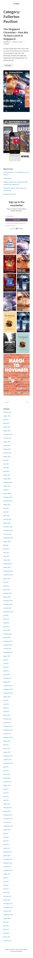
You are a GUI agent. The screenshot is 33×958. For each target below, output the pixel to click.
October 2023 (7, 453)
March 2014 (6, 774)
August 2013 (6, 785)
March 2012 (6, 848)
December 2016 (7, 685)
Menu (17, 4)
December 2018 (7, 600)
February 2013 (7, 807)
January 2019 (7, 597)
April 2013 (6, 800)
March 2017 (6, 674)
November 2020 (7, 530)
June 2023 (6, 464)
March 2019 (6, 589)
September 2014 (8, 763)
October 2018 (7, 608)
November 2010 (7, 907)
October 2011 (7, 866)
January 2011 (7, 900)
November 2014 (7, 756)
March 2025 (6, 427)
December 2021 (7, 497)
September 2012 (8, 826)
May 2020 (6, 552)
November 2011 (7, 863)
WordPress (20, 951)
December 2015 (7, 726)
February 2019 (7, 593)
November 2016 (7, 689)
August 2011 (6, 874)
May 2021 (6, 508)
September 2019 (8, 575)
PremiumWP (24, 949)
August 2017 (6, 656)
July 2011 (5, 878)
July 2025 (5, 419)
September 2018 (8, 612)
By (7, 42)
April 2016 (6, 711)
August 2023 (6, 456)
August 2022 (6, 486)
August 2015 (6, 741)
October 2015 (7, 733)
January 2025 (7, 430)
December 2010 (7, 903)
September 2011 (8, 870)
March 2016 (6, 715)
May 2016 (6, 708)
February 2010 (7, 940)
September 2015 (8, 737)
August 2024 (6, 442)
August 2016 (6, 697)
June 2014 (6, 770)
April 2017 (6, 671)
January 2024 (7, 449)
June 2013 (6, 793)
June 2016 (6, 704)
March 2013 (6, 804)
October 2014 (7, 759)
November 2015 (7, 730)
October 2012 (7, 822)
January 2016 (7, 722)
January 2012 (7, 855)
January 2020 (7, 567)
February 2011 (7, 896)
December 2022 (7, 482)
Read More (9, 66)
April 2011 (6, 889)
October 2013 (7, 781)
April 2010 (6, 933)
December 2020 (7, 527)
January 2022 (7, 493)
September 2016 (8, 693)
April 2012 (6, 844)
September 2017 (8, 652)
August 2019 (6, 578)
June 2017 (6, 663)
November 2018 (7, 604)
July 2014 (5, 767)
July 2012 (5, 833)
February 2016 (7, 719)
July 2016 (5, 700)
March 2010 (6, 937)
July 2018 (5, 615)
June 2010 (6, 926)
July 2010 (5, 922)
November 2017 (7, 645)
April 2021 (6, 512)
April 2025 (6, 423)
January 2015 (7, 752)
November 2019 (7, 571)
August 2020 (6, 541)
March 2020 (6, 560)
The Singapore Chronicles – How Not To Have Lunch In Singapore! (15, 33)
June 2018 (6, 619)
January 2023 (7, 479)
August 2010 (6, 918)
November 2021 (7, 501)
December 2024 (7, 434)
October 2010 (7, 911)
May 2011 (6, 885)
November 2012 (7, 818)
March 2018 (6, 630)
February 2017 (7, 678)
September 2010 (8, 915)
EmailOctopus (20, 228)
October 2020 (7, 534)
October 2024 (7, 438)
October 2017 (7, 648)
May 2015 (6, 745)
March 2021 (6, 515)
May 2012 (6, 841)
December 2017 (7, 641)
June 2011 (6, 881)
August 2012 (6, 830)
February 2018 (7, 634)
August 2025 (6, 416)
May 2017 (6, 667)
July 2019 (5, 582)
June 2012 (6, 837)
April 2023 (6, 471)
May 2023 (6, 467)
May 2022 (6, 490)
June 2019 (6, 586)
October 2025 (7, 412)
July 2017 (5, 660)
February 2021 (7, 519)
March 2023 (6, 475)
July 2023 (5, 460)
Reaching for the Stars (9, 194)
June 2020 (6, 549)
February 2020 (7, 563)
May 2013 (6, 796)
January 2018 (7, 637)
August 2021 (6, 504)
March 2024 (6, 445)
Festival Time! (7, 178)
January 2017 (7, 682)
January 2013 (7, 811)
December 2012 (7, 815)
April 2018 (6, 626)
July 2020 (5, 545)
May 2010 (6, 929)
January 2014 (7, 778)
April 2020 (6, 556)
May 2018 (6, 623)
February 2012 (7, 852)
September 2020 (8, 538)
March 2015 (6, 748)
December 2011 (7, 859)
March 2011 (6, 892)
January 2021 (7, 523)
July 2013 (5, 789)
